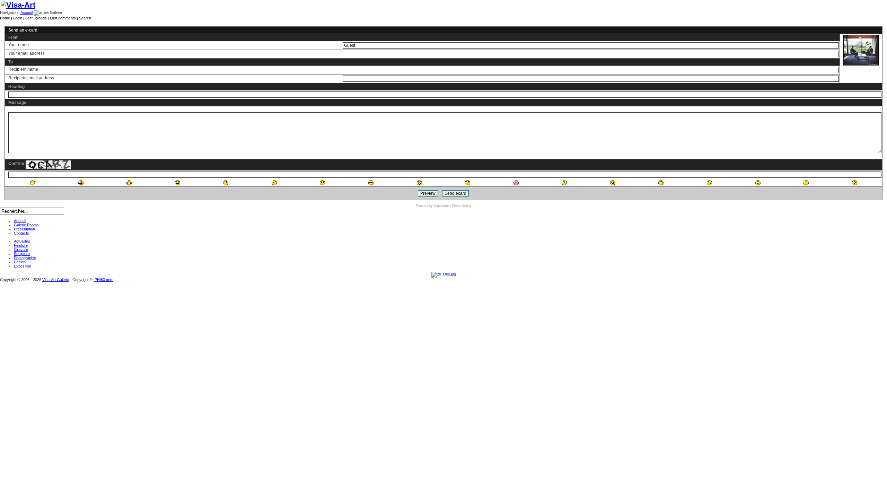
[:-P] (81, 182)
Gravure (21, 249)
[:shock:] (564, 182)
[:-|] (225, 182)
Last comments (63, 18)
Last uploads (36, 18)
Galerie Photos (26, 225)
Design (20, 262)
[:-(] (274, 182)
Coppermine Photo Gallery (453, 206)
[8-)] (371, 182)
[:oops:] (516, 182)
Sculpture (22, 254)
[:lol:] (32, 182)
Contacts (21, 233)
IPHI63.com (103, 280)
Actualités (22, 241)
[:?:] (854, 182)
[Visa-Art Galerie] (18, 5)
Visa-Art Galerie (55, 280)
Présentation (24, 229)
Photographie (25, 258)
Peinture (21, 245)
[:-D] (129, 182)
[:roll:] (661, 182)
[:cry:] (322, 182)
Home (5, 18)
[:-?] (467, 182)
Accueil (26, 12)
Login (17, 18)
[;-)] (709, 182)
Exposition (22, 266)
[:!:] (806, 182)
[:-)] (177, 182)
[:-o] (419, 182)
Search (85, 18)
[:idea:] (758, 182)
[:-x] (612, 182)
